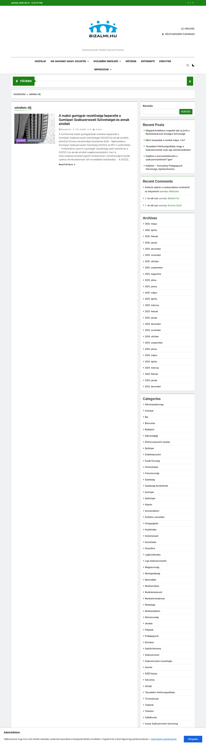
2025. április (151, 299)
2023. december (153, 386)
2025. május (151, 292)
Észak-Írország (152, 461)
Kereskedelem (152, 511)
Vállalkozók (151, 717)
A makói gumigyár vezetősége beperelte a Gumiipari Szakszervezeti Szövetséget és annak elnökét (94, 120)
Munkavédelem (152, 611)
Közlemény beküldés (105, 61)
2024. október (152, 336)
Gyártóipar (150, 498)
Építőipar (149, 448)
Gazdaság (150, 479)
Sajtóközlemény (153, 648)
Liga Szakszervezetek (155, 561)
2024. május (151, 355)
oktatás (149, 623)
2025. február (151, 311)
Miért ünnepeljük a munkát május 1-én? (165, 140)
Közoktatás (150, 542)
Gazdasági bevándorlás (156, 485)
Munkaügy (150, 604)
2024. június (151, 349)
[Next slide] (193, 3)
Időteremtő (148, 61)
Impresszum (101, 69)
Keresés (148, 105)
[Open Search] (188, 65)
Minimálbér (150, 579)
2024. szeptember (154, 342)
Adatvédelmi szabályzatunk (164, 739)
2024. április (151, 361)
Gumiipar (21, 140)
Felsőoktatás (151, 467)
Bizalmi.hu (66, 129)
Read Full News (66, 164)
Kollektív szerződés (155, 517)
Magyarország (35, 140)
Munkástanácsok (153, 592)
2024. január (151, 380)
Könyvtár (165, 61)
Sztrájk (148, 686)
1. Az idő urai (151, 198)
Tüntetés (149, 711)
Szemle (148, 667)
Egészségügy (151, 435)
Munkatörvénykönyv (155, 598)
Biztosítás (150, 423)
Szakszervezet (152, 655)
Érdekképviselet (153, 454)
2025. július (150, 280)
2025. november (153, 255)
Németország (151, 617)
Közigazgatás (151, 523)
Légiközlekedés (153, 554)
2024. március (152, 367)
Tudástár (149, 705)
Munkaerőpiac (152, 586)
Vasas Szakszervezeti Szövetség (161, 723)
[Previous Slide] (188, 3)
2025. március (152, 305)
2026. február (151, 236)
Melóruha (174, 191)
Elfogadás (193, 739)
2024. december (153, 324)
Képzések (131, 61)
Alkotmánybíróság (154, 404)
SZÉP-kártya (151, 673)
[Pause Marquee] (190, 81)
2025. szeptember (154, 267)
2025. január (151, 317)
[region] (103, 736)
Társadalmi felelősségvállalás (160, 692)
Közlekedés (151, 529)
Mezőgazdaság (152, 573)
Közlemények (151, 536)
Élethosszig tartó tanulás (157, 442)
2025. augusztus (153, 274)
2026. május (151, 223)
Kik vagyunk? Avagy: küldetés (68, 61)
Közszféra (150, 548)
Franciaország (152, 473)
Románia (149, 642)
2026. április (151, 230)
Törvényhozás (152, 698)
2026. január (151, 242)
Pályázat (149, 629)
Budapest (149, 429)
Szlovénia (150, 680)
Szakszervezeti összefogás (158, 661)
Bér (146, 417)
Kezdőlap (40, 61)
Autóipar (149, 410)
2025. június (151, 286)
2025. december (153, 249)
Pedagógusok (152, 636)
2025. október (152, 261)
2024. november (153, 330)
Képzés (148, 504)
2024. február (151, 374)
